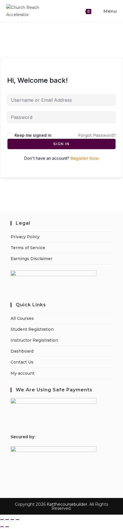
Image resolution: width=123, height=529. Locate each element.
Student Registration (32, 329)
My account (23, 373)
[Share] (12, 519)
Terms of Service (28, 247)
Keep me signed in (33, 135)
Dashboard (22, 351)
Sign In (61, 144)
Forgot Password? (97, 135)
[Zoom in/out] (2, 519)
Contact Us (22, 362)
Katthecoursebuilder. (67, 504)
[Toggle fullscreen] (7, 519)
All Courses (22, 318)
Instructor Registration (34, 340)
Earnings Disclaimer (31, 258)
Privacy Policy (25, 236)
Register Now (84, 158)
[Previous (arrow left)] (2, 526)
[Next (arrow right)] (7, 526)
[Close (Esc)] (17, 519)
